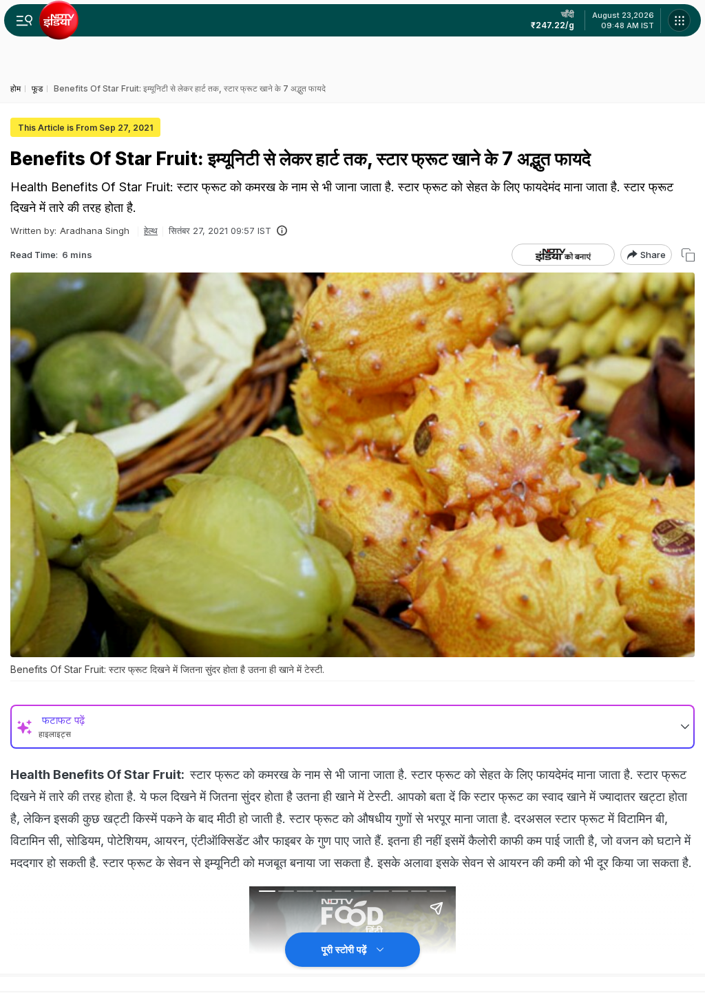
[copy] (688, 254)
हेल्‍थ (151, 230)
